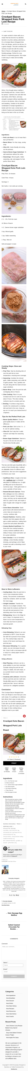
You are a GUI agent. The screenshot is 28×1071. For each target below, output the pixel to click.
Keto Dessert (10, 1000)
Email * (5, 969)
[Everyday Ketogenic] (14, 4)
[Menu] (2, 4)
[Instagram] (14, 895)
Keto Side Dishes (11, 1014)
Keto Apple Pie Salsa (12, 1037)
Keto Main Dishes (6, 905)
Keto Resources (11, 1011)
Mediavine (14, 1069)
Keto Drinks (9, 1003)
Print (14, 763)
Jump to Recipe (8, 31)
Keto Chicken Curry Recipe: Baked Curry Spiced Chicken (13, 1028)
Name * (5, 962)
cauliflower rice (10, 480)
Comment (5, 943)
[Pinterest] (17, 895)
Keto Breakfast (10, 998)
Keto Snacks (10, 1016)
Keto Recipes (10, 1008)
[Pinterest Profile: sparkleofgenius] (9, 847)
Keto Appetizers (10, 995)
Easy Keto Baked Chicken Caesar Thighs (13, 1034)
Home (3, 11)
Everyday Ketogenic (7, 901)
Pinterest (14, 856)
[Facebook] (10, 895)
